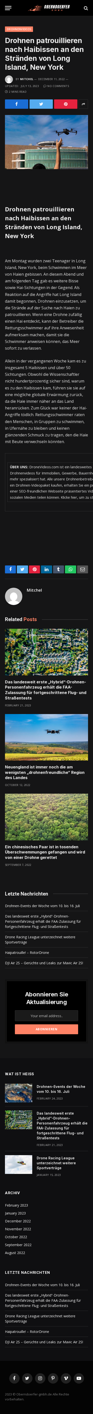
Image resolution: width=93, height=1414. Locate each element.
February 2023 (16, 1205)
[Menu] (8, 8)
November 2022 (18, 1229)
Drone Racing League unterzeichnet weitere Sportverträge (56, 1163)
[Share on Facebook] (16, 104)
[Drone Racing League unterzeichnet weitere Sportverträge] (18, 1164)
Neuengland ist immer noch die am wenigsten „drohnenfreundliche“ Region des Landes (45, 772)
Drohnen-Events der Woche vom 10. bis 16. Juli (42, 905)
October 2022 (16, 1236)
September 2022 (18, 1244)
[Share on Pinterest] (65, 104)
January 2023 (15, 1213)
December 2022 (18, 1221)
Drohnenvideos (19, 29)
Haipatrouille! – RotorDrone (27, 952)
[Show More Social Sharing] (83, 104)
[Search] (85, 8)
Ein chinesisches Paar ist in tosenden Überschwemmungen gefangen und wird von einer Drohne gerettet (45, 852)
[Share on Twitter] (41, 104)
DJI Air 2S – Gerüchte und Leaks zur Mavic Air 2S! (44, 963)
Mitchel (26, 79)
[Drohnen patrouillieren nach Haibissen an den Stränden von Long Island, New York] (46, 142)
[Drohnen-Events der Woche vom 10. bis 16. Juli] (18, 1093)
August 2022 (15, 1252)
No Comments (58, 86)
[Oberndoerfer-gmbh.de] (49, 8)
